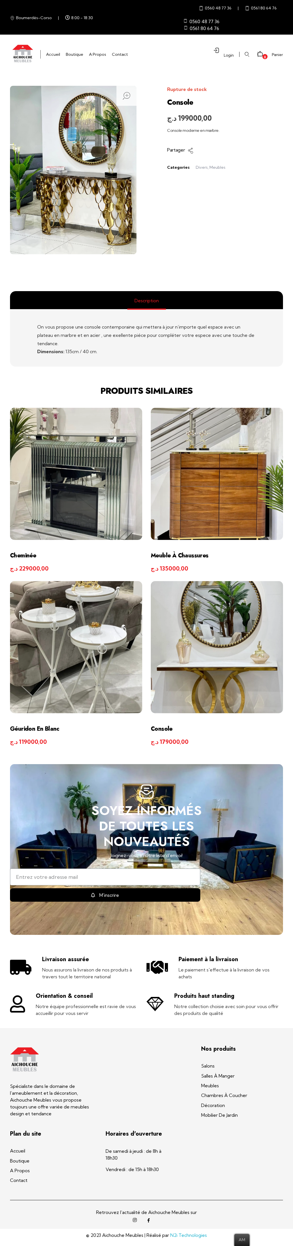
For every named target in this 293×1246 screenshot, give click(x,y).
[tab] (146, 300)
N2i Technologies (188, 1235)
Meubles (217, 167)
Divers (202, 167)
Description (146, 300)
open (126, 96)
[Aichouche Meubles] (22, 53)
